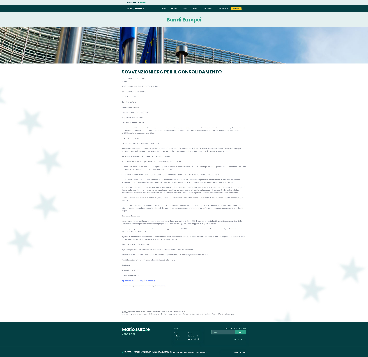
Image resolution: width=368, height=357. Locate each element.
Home (163, 8)
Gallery (185, 8)
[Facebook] (235, 339)
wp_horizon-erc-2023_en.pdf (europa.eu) (138, 280)
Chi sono (174, 8)
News (195, 8)
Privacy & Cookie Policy (167, 351)
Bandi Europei (207, 8)
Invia (241, 332)
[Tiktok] (241, 339)
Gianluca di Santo (242, 352)
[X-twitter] (245, 339)
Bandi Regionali (223, 8)
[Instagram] (238, 339)
